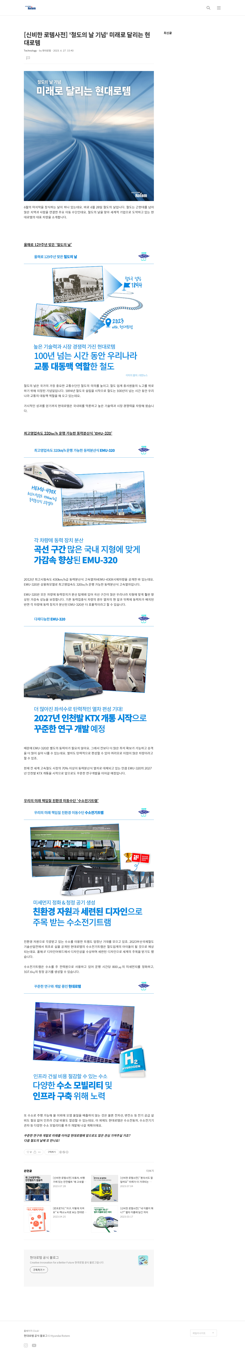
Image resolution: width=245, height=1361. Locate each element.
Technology (30, 50)
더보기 (150, 1171)
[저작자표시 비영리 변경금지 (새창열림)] (64, 1152)
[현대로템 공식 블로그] (30, 7)
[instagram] (26, 1345)
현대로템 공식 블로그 (44, 1257)
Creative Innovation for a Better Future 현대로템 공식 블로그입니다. (67, 1262)
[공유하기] (35, 1152)
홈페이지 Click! (31, 1331)
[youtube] (34, 1345)
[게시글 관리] (39, 1152)
